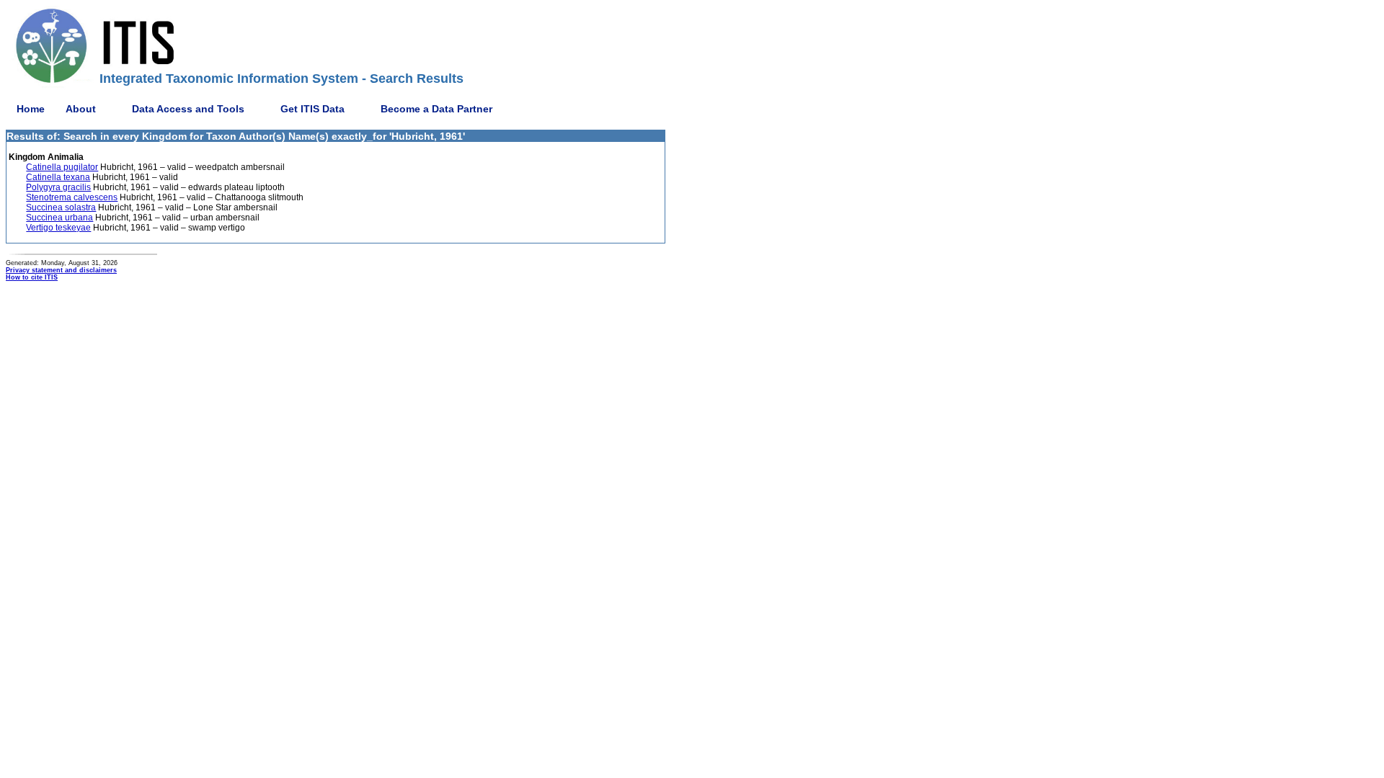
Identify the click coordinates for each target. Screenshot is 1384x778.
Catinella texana (58, 177)
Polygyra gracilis (58, 187)
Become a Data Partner (436, 109)
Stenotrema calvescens (71, 197)
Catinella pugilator (62, 167)
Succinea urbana (59, 218)
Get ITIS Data (312, 109)
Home (31, 109)
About (81, 109)
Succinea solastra (61, 207)
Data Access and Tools (188, 109)
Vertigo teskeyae (58, 228)
